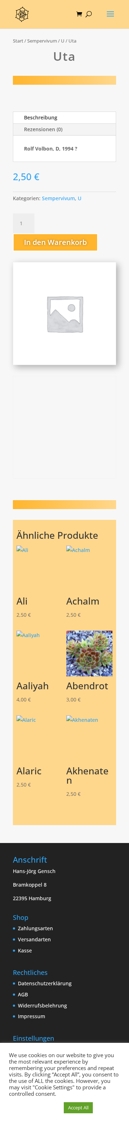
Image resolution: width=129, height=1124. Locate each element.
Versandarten (34, 939)
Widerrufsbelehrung (42, 1005)
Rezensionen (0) (43, 129)
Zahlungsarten (35, 928)
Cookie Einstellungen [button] (34, 1108)
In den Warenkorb (55, 242)
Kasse (25, 950)
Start (18, 41)
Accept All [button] (78, 1107)
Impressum (31, 1016)
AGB (23, 994)
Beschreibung (40, 117)
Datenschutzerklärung (45, 983)
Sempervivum (42, 41)
